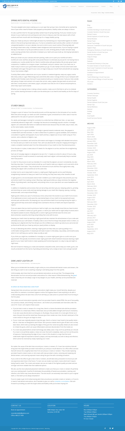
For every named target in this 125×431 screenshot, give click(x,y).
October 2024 (91, 173)
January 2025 (91, 166)
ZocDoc (35, 1)
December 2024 (92, 168)
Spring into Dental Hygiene (24, 20)
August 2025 (91, 152)
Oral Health (91, 116)
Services (89, 75)
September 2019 (92, 229)
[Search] (119, 6)
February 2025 (91, 164)
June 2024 (90, 177)
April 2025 (90, 159)
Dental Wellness (92, 107)
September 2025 (92, 150)
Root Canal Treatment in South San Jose (100, 68)
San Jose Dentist (92, 70)
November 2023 (92, 193)
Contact (89, 27)
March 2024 (91, 184)
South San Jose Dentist (94, 118)
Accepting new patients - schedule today (47, 1)
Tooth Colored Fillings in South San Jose (100, 79)
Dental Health (91, 98)
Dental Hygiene (92, 100)
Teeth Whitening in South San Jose (98, 77)
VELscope (90, 81)
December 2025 (92, 143)
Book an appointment (18, 410)
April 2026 (90, 134)
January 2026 (91, 141)
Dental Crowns (92, 34)
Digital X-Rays (91, 48)
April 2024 (90, 182)
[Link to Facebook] (113, 1)
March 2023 (91, 200)
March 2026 (91, 137)
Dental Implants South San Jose (97, 102)
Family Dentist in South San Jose (97, 52)
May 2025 (90, 157)
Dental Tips (91, 105)
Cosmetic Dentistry (26, 23)
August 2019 (91, 231)
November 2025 (92, 146)
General (89, 109)
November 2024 (92, 170)
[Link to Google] (118, 1)
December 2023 (92, 191)
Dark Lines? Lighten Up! (22, 261)
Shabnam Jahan (37, 23)
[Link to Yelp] (116, 1)
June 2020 (90, 224)
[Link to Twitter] (121, 1)
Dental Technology (93, 43)
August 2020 (91, 222)
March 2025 (91, 161)
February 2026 (91, 139)
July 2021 (90, 211)
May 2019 (90, 233)
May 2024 (90, 179)
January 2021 (91, 218)
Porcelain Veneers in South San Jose (98, 66)
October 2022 (91, 206)
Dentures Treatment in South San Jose (99, 45)
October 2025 (91, 148)
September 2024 (92, 175)
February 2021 (91, 215)
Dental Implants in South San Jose (98, 36)
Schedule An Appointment (95, 72)
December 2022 (92, 204)
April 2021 (90, 213)
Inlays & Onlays (92, 57)
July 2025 (90, 155)
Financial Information (94, 54)
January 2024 (91, 188)
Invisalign (90, 59)
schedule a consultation (62, 381)
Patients (90, 61)
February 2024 (91, 186)
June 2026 (90, 130)
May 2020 (90, 227)
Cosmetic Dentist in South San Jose (98, 32)
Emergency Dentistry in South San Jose (99, 50)
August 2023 (91, 197)
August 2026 (91, 128)
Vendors (90, 84)
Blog (88, 25)
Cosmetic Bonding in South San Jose (98, 30)
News (89, 114)
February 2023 (91, 202)
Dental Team (91, 41)
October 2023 (91, 195)
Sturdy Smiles (17, 105)
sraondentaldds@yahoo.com (20, 413)
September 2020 (92, 220)
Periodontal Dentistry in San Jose (97, 63)
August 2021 (91, 209)
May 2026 (90, 132)
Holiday (89, 111)
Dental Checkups (92, 96)
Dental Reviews (92, 39)
